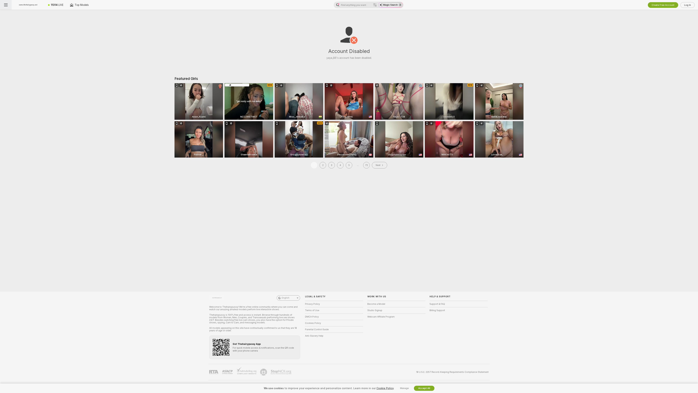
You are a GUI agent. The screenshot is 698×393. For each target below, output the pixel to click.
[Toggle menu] (6, 5)
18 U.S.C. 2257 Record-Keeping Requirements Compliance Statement (452, 372)
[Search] (375, 4)
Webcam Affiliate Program (381, 316)
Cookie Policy (385, 388)
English (285, 298)
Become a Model (376, 304)
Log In (687, 5)
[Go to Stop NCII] (281, 372)
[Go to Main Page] (28, 5)
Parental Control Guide (317, 329)
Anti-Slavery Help (314, 336)
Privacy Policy (312, 304)
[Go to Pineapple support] (264, 372)
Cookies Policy (313, 323)
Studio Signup (374, 310)
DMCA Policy (312, 316)
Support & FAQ (437, 304)
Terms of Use (312, 310)
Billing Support (437, 310)
